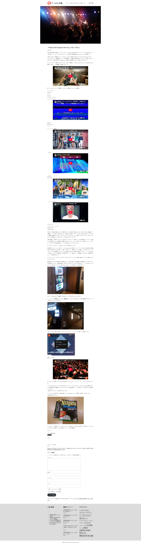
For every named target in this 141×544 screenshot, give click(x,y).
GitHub (88, 512)
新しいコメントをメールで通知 (55, 489)
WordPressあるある (86, 515)
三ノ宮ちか (84, 448)
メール (49, 478)
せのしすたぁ (53, 448)
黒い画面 (90, 536)
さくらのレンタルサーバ (83, 520)
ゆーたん (74, 448)
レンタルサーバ (81, 525)
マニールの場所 (67, 448)
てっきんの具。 (58, 3)
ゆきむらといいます (72, 527)
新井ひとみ (82, 533)
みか (71, 448)
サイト (48, 483)
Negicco (84, 513)
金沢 (64, 449)
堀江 (50, 449)
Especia (48, 448)
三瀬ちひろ (89, 448)
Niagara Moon (50, 395)
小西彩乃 (85, 528)
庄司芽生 (87, 530)
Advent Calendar (85, 510)
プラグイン (81, 522)
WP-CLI (82, 518)
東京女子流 (83, 535)
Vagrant (80, 515)
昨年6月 (73, 54)
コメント (49, 457)
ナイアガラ (59, 448)
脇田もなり (60, 449)
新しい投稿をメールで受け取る (55, 491)
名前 (48, 472)
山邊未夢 (82, 530)
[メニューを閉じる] (92, 3)
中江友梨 (89, 525)
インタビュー (67, 248)
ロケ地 (85, 525)
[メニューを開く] (90, 3)
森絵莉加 (56, 449)
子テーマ (80, 527)
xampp (86, 518)
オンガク (54, 444)
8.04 (80, 510)
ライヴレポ (79, 448)
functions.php (82, 512)
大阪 (53, 449)
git (85, 512)
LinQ (90, 512)
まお (62, 448)
